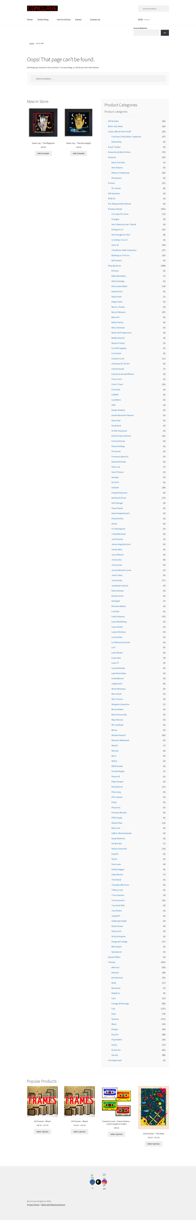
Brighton (115, 993)
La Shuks (115, 611)
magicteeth (116, 683)
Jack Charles (117, 539)
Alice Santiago (118, 281)
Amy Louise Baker (119, 286)
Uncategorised (114, 1060)
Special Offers (114, 957)
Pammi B (115, 776)
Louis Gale (116, 657)
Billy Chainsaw (118, 327)
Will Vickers (116, 260)
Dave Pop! (116, 420)
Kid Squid (115, 601)
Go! (164, 33)
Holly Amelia (117, 518)
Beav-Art (115, 317)
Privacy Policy (33, 1204)
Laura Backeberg (119, 621)
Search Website (140, 28)
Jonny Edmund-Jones (121, 570)
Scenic (114, 1044)
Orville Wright (117, 771)
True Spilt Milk (118, 905)
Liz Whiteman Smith (120, 642)
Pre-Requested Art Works (119, 203)
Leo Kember (117, 637)
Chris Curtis (116, 379)
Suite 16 (115, 245)
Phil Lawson (117, 797)
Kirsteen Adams (118, 606)
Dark (113, 1013)
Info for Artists (64, 19)
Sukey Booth (117, 874)
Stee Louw (116, 864)
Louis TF (115, 663)
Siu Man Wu (116, 843)
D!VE (113, 405)
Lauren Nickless (118, 632)
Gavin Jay (115, 466)
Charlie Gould (117, 368)
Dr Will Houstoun (119, 430)
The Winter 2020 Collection (123, 250)
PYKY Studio (116, 817)
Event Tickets (114, 147)
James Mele (116, 549)
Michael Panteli (118, 735)
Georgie (115, 477)
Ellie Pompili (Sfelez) (121, 435)
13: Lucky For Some (120, 214)
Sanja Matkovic (118, 838)
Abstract (115, 967)
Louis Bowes (117, 652)
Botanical (115, 988)
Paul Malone (117, 786)
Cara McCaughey (118, 348)
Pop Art (115, 1034)
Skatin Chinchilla (119, 848)
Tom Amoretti (118, 900)
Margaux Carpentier (120, 704)
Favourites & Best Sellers (119, 152)
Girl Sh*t (115, 482)
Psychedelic (116, 1039)
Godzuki (115, 487)
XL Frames (116, 188)
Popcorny (115, 807)
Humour (115, 1019)
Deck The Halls (118, 162)
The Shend (116, 879)
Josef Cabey (116, 575)
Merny (114, 730)
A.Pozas (115, 270)
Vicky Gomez (117, 926)
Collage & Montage (120, 1003)
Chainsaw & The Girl (120, 363)
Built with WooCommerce (53, 1204)
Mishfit (114, 745)
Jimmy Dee (116, 559)
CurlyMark (116, 399)
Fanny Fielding (118, 446)
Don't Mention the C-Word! (123, 224)
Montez (115, 750)
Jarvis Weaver (117, 554)
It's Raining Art (118, 528)
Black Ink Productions (121, 332)
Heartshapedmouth (120, 513)
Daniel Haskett (118, 410)
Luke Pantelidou (118, 673)
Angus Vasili (116, 301)
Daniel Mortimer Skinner (122, 415)
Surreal (114, 1055)
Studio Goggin (117, 869)
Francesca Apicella (119, 456)
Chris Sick (115, 389)
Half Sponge (117, 503)
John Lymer (116, 565)
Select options (42, 1131)
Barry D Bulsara (118, 312)
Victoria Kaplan (118, 936)
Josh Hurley (116, 580)
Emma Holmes (118, 441)
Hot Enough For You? (120, 234)
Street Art (116, 1050)
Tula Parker (116, 910)
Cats (113, 998)
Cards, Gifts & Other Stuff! (119, 131)
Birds (113, 982)
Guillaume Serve (118, 497)
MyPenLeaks (117, 766)
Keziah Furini (117, 596)
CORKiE (115, 394)
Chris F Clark (117, 384)
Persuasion (116, 178)
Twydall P (115, 915)
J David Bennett (118, 534)
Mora (113, 755)
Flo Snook (116, 451)
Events (78, 19)
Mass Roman (117, 719)
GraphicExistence (119, 492)
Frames (111, 183)
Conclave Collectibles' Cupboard (126, 136)
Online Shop (43, 19)
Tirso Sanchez (117, 895)
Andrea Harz (117, 291)
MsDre (114, 761)
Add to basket (43, 153)
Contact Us (95, 19)
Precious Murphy (119, 812)
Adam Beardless (118, 276)
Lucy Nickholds (118, 668)
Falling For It (117, 229)
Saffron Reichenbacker (121, 833)
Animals (115, 972)
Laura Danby (117, 626)
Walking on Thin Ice (120, 255)
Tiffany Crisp (117, 890)
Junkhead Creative (119, 585)
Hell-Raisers (117, 167)
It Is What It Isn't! (119, 240)
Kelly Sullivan (117, 590)
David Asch (116, 425)
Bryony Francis (118, 343)
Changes (115, 219)
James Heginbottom (121, 544)
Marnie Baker (117, 709)
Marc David (116, 693)
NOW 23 (111, 198)
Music (114, 1024)
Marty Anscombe (119, 714)
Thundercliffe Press (120, 884)
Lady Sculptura (118, 616)
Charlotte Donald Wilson (122, 374)
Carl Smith (116, 353)
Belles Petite (117, 322)
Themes (111, 962)
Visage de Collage (119, 941)
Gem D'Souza (117, 472)
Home (30, 19)
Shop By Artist (114, 265)
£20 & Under (113, 121)
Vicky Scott (116, 931)
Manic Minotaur (118, 688)
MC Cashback (117, 724)
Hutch (114, 523)
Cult (113, 1008)
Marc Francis (117, 699)
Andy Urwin (116, 296)
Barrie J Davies (118, 307)
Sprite (114, 859)
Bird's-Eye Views (115, 126)
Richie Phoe (116, 823)
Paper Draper (117, 781)
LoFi (113, 647)
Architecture (117, 977)
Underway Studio (119, 921)
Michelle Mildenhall (120, 740)
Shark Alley (116, 141)
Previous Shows (115, 209)
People (114, 1029)
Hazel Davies (117, 508)
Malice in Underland (120, 172)
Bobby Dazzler (118, 338)
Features (112, 157)
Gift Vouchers (114, 193)
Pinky (114, 802)
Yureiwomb (116, 952)
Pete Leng (116, 792)
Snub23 (114, 854)
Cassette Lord (117, 358)
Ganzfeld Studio (118, 461)
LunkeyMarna (117, 678)
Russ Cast (115, 828)
